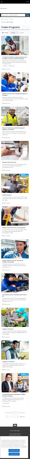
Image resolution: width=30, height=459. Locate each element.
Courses (6, 19)
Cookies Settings (14, 454)
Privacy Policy (24, 447)
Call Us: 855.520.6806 (7, 22)
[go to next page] (15, 416)
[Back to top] (15, 431)
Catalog (6, 32)
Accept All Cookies (14, 450)
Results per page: (8, 412)
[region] (14, 447)
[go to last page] (17, 416)
